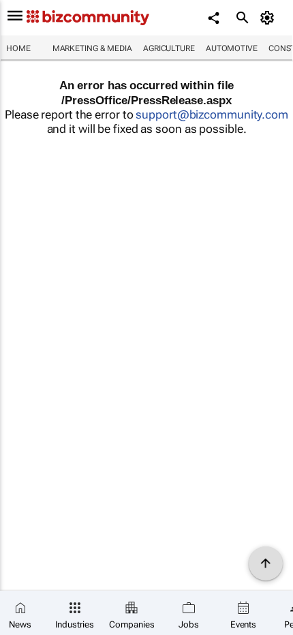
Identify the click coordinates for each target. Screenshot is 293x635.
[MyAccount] (269, 17)
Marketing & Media (92, 48)
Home (18, 48)
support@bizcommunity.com (212, 114)
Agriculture (169, 48)
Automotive (232, 48)
